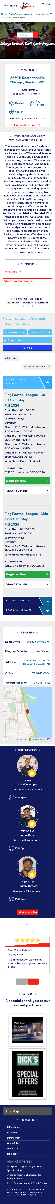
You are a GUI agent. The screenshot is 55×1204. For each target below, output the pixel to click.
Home (4, 14)
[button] (28, 490)
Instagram (14, 1137)
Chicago (29, 14)
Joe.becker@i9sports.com (27, 789)
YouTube (14, 1143)
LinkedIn (13, 1153)
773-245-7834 (41, 673)
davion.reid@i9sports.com (27, 891)
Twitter (13, 1132)
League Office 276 (43, 14)
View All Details (17, 490)
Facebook (14, 1127)
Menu (48, 4)
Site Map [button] (12, 1111)
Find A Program (16, 14)
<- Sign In (12, 5)
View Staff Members (17, 281)
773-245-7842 (41, 682)
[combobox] (23, 367)
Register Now (16, 480)
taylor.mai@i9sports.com (27, 840)
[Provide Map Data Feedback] (48, 739)
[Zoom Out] (6, 694)
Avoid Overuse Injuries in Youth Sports (27, 1183)
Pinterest (14, 1148)
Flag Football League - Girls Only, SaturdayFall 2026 (26, 519)
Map (29, 347)
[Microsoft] (37, 739)
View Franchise (27, 912)
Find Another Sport (26, 125)
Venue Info (10, 271)
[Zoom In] (6, 690)
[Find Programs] (35, 35)
